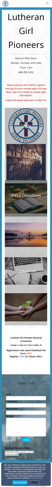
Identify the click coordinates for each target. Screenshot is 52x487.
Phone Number (12, 409)
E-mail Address (12, 401)
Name (8, 394)
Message (9, 416)
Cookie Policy (36, 478)
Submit (26, 440)
